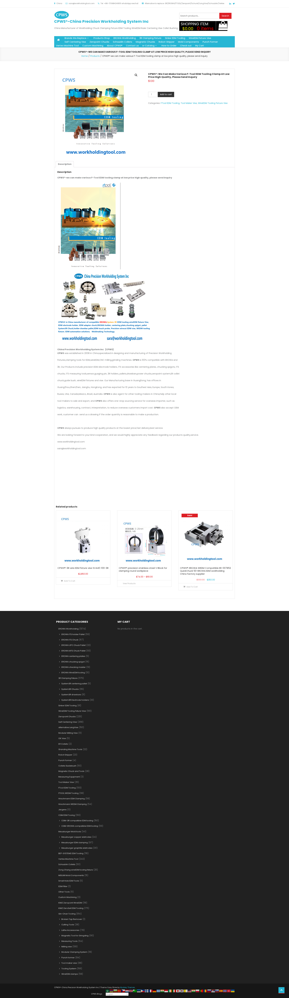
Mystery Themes (127, 987)
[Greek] (158, 990)
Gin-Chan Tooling (67, 913)
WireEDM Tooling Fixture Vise (213, 103)
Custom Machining (92, 45)
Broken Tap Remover (71, 919)
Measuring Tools (69, 941)
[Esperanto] (135, 990)
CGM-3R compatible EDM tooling (77, 820)
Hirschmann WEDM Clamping (72, 804)
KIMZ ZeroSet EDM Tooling (70, 908)
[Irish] (170, 990)
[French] (151, 990)
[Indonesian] (166, 990)
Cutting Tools (67, 924)
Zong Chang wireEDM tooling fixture (75, 869)
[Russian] (209, 990)
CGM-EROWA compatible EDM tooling (79, 826)
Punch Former (210, 41)
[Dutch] (127, 990)
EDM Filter (62, 886)
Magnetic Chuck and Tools (71, 771)
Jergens (62, 809)
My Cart (199, 45)
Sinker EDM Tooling (175, 38)
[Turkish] (229, 990)
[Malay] (190, 990)
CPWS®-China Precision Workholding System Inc (101, 21)
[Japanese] (178, 990)
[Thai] (225, 990)
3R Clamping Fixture (150, 38)
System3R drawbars (71, 694)
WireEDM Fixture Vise (200, 38)
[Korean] (182, 990)
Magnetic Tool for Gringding (75, 935)
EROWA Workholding (124, 38)
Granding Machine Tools (70, 749)
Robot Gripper (166, 41)
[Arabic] (108, 990)
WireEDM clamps (69, 974)
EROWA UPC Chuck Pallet (73, 645)
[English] (131, 990)
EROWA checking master (73, 667)
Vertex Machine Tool (67, 45)
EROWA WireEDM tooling (73, 672)
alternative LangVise (68, 727)
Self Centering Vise (75, 41)
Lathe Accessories (70, 930)
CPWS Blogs (96, 994)
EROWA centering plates (73, 656)
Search (225, 15)
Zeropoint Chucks (99, 41)
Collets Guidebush (67, 765)
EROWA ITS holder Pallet (73, 634)
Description (64, 164)
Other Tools (64, 891)
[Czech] (123, 990)
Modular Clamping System (74, 952)
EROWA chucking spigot (73, 661)
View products (129, 583)
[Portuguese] (202, 990)
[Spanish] (221, 990)
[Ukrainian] (233, 990)
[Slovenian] (217, 990)
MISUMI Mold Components (71, 875)
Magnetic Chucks (145, 41)
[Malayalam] (194, 990)
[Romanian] (205, 990)
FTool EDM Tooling (170, 103)
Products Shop (101, 38)
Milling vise (66, 946)
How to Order (169, 45)
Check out (186, 45)
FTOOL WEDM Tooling (68, 793)
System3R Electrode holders (75, 700)
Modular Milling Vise (68, 733)
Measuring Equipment (69, 776)
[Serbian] (213, 990)
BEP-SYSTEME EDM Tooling (70, 853)
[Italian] (174, 990)
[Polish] (198, 990)
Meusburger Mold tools (69, 831)
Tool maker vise (69, 963)
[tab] (65, 164)
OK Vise (62, 738)
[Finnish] (147, 990)
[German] (155, 990)
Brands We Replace (75, 38)
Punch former (68, 957)
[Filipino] (143, 990)
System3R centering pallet (74, 683)
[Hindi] (162, 990)
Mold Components (188, 41)
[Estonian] (139, 990)
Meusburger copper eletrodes (76, 837)
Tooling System (68, 968)
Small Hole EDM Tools (68, 880)
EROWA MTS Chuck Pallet (73, 650)
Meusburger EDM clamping (74, 842)
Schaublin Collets (122, 41)
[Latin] (186, 990)
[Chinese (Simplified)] (119, 990)
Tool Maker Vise (189, 103)
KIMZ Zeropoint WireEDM (70, 902)
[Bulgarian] (115, 990)
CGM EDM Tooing (66, 815)
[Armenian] (111, 990)
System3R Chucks (70, 689)
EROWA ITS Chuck (69, 639)
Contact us (132, 45)
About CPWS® (114, 45)
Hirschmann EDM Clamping (71, 798)
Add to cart (166, 94)
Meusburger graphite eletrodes (76, 848)
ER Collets (63, 744)
